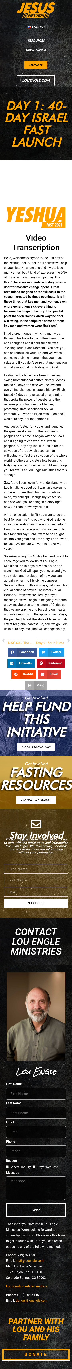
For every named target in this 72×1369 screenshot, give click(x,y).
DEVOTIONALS (36, 50)
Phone (10, 1141)
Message (12, 1173)
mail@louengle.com (30, 1261)
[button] (22, 652)
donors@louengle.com (31, 1300)
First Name (14, 1084)
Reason (11, 1161)
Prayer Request (47, 1167)
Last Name (14, 1103)
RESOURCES (36, 40)
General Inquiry (20, 1167)
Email (10, 1122)
